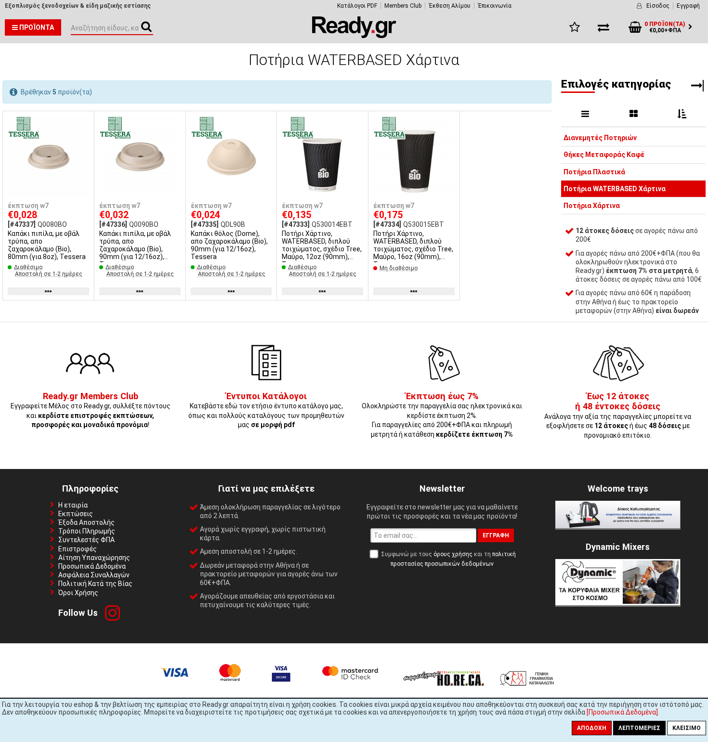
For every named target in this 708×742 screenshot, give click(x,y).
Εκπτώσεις (75, 514)
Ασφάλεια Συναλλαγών (94, 575)
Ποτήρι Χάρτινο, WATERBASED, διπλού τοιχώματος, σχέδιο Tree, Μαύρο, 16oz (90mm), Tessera (413, 249)
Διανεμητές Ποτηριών (600, 138)
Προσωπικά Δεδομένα (92, 566)
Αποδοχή (591, 728)
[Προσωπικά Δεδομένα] (622, 712)
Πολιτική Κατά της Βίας (95, 583)
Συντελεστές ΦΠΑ (86, 540)
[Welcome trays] (618, 526)
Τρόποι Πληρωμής (86, 531)
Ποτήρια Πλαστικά (594, 172)
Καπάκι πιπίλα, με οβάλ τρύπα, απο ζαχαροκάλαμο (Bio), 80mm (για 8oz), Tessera (47, 245)
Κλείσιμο (686, 728)
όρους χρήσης (452, 554)
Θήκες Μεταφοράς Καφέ (604, 154)
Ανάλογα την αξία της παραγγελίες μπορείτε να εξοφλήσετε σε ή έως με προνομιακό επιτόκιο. (617, 416)
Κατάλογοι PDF (357, 5)
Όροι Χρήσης (78, 593)
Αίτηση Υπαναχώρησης (94, 557)
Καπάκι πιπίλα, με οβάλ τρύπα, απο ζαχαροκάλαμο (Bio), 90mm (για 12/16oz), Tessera (135, 249)
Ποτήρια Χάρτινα (592, 205)
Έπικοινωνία (494, 5)
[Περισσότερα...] (48, 157)
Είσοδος (657, 5)
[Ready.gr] (354, 35)
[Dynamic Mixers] (618, 603)
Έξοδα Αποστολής (86, 522)
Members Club (402, 5)
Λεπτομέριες (639, 728)
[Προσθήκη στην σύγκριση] (84, 140)
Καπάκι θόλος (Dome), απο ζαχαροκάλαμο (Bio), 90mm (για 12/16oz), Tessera (229, 245)
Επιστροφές (77, 549)
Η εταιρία (73, 505)
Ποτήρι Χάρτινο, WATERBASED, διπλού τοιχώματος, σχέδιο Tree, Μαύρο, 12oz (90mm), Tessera (322, 249)
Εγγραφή (688, 5)
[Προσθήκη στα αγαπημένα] (84, 122)
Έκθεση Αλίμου (450, 5)
